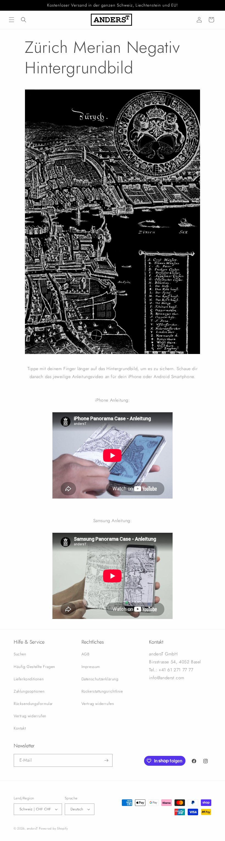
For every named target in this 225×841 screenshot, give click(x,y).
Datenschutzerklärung (100, 679)
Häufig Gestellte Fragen (34, 666)
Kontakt (20, 728)
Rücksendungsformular (33, 703)
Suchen (20, 654)
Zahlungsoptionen (29, 691)
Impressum (90, 666)
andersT (32, 828)
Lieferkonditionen (29, 679)
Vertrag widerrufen (30, 716)
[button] (11, 20)
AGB (85, 654)
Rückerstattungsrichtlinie (102, 691)
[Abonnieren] (106, 760)
